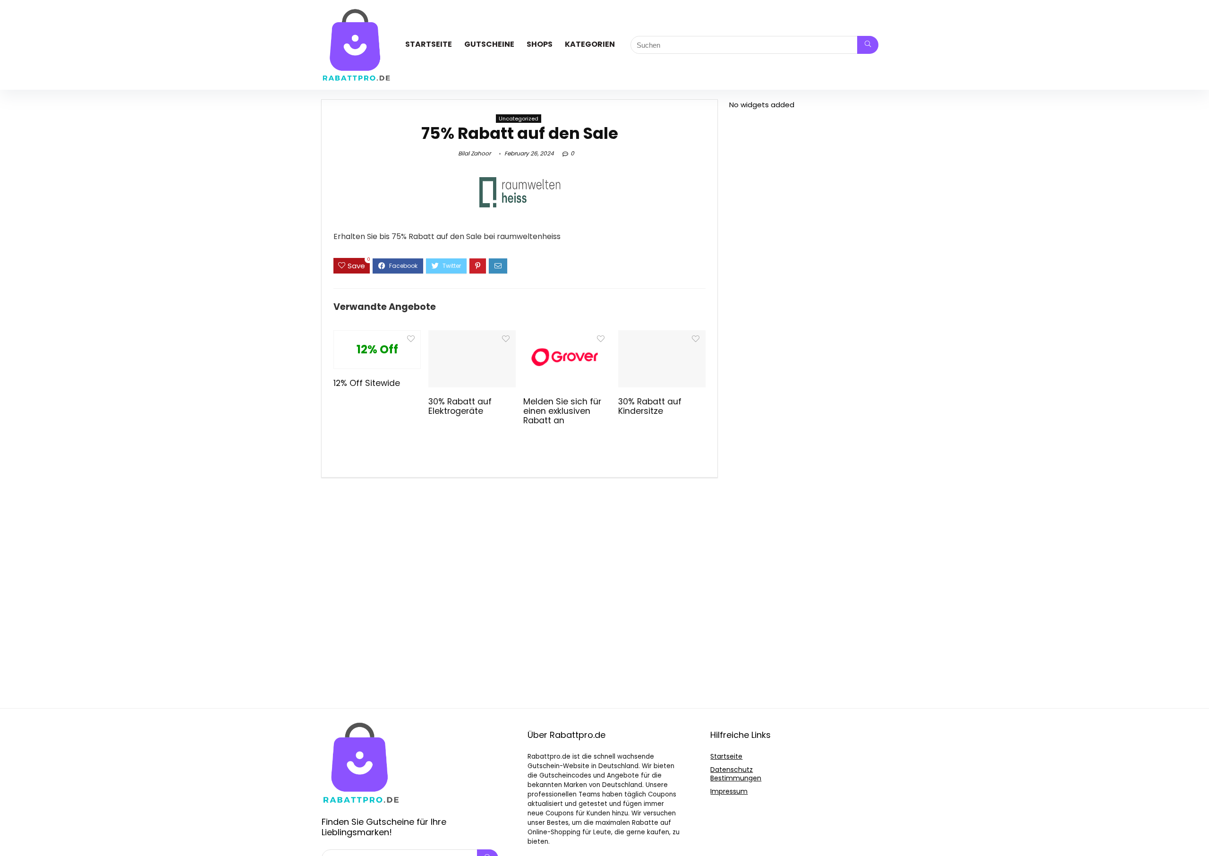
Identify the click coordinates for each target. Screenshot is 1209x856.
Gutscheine (489, 44)
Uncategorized (518, 118)
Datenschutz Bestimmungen (735, 774)
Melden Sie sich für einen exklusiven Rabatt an (562, 411)
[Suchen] (867, 45)
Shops (540, 44)
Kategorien (590, 44)
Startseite (428, 44)
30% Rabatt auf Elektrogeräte (460, 406)
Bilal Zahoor (474, 153)
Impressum (729, 791)
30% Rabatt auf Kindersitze (649, 406)
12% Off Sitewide (366, 383)
